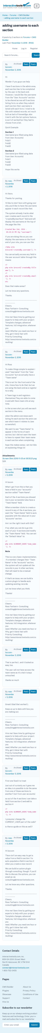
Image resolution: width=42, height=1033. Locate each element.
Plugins (5, 991)
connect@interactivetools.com (15, 968)
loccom (8, 67)
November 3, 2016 (19, 43)
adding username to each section (18, 18)
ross (10, 181)
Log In (23, 48)
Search (37, 55)
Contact (26, 998)
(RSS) (31, 43)
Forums (13, 15)
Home (5, 15)
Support (6, 998)
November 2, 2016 (13, 70)
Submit (34, 1025)
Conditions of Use (30, 994)
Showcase (6, 994)
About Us (27, 987)
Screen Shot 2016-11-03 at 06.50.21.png (19, 458)
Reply (26, 64)
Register (34, 48)
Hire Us (5, 1002)
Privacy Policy (29, 991)
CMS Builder (24, 15)
